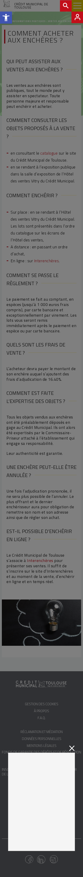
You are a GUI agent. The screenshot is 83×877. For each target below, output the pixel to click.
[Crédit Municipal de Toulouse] (7, 6)
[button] (6, 18)
